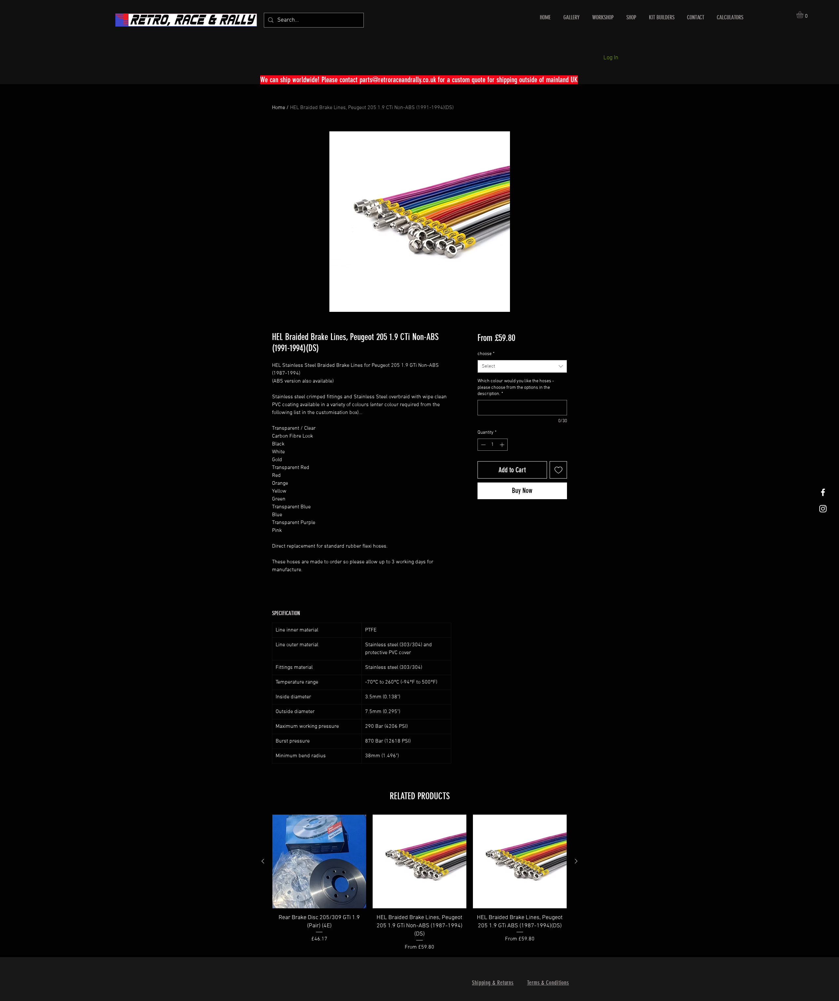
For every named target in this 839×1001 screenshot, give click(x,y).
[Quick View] (319, 861)
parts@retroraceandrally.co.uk (398, 79)
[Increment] (502, 444)
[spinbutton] (492, 444)
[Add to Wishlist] (558, 470)
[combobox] (522, 366)
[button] (803, 14)
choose (486, 354)
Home (278, 107)
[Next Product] (576, 861)
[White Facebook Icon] (823, 492)
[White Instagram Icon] (823, 509)
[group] (419, 883)
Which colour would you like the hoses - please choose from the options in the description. (516, 387)
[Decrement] (482, 444)
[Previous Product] (263, 861)
